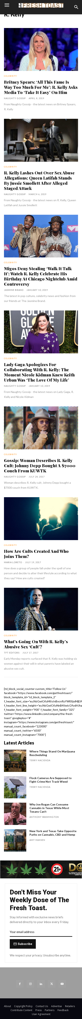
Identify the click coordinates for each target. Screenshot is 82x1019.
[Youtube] (62, 984)
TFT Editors (12, 652)
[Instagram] (30, 984)
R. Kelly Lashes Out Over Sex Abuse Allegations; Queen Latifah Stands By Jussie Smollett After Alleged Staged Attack (39, 180)
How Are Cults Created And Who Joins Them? (36, 553)
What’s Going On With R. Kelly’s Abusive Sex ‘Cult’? (36, 644)
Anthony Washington (44, 817)
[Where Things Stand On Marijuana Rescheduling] (15, 761)
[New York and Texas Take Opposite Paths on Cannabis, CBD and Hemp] (15, 840)
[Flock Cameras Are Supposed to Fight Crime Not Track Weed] (15, 787)
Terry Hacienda (39, 760)
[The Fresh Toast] (41, 5)
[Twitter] (52, 984)
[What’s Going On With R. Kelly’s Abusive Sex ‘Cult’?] (41, 609)
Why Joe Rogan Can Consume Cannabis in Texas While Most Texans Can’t (49, 808)
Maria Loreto (13, 562)
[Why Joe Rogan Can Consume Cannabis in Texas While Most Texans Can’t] (15, 814)
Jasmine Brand (13, 290)
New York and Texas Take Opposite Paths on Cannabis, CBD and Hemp (52, 832)
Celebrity (10, 76)
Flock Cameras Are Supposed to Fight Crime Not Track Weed (50, 779)
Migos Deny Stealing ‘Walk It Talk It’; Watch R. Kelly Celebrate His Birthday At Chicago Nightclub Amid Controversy (40, 276)
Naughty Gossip (15, 98)
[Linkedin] (41, 984)
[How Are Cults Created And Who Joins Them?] (41, 518)
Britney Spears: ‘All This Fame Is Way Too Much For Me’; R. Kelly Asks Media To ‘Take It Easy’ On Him (41, 87)
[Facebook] (20, 984)
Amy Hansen (37, 840)
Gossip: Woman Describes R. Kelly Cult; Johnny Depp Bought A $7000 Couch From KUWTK (39, 465)
